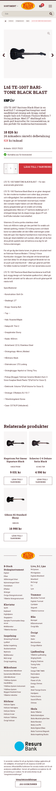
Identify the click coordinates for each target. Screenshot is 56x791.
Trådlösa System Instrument (14, 686)
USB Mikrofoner (9, 677)
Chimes (34, 703)
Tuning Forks (35, 664)
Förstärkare (8, 586)
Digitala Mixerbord (37, 576)
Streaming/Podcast (11, 639)
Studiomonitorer (10, 649)
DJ (32, 585)
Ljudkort (7, 642)
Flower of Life (36, 680)
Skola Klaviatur (36, 722)
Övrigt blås (35, 627)
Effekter (7, 589)
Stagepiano (8, 618)
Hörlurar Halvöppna (11, 708)
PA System (35, 569)
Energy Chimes (36, 684)
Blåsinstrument (36, 623)
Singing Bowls (36, 658)
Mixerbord (34, 579)
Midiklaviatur (8, 627)
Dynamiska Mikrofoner (12, 674)
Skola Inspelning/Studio (39, 734)
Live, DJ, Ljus (38, 566)
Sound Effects (36, 700)
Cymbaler (34, 604)
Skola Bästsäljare (37, 715)
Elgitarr (27, 21)
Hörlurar (8, 701)
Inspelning (10, 635)
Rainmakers (35, 674)
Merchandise (36, 642)
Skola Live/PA (36, 725)
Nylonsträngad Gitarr (11, 583)
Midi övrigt (8, 658)
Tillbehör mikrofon (10, 695)
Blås (33, 617)
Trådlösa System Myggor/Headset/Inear (12, 691)
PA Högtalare (35, 573)
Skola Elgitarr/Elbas (38, 728)
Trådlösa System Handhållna (10, 681)
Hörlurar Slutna (9, 711)
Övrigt (34, 632)
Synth (6, 608)
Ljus (32, 589)
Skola (34, 708)
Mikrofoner (10, 667)
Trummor (36, 594)
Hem (5, 21)
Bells (33, 687)
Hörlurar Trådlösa (10, 717)
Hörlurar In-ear (9, 714)
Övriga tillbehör (36, 645)
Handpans (34, 693)
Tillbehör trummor (37, 611)
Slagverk (34, 608)
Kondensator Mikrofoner (13, 671)
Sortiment (10, 6)
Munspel (34, 620)
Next (52, 55)
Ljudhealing (37, 651)
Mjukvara (7, 652)
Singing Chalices (37, 661)
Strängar (7, 592)
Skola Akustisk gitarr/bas (40, 719)
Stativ (33, 639)
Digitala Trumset (37, 601)
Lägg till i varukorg (38, 166)
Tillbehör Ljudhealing (38, 655)
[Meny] (50, 6)
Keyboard (7, 611)
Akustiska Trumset (38, 598)
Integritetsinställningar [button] (26, 779)
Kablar (33, 636)
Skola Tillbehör (36, 712)
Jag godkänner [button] (28, 784)
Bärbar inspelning (10, 645)
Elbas (6, 576)
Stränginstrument (20, 21)
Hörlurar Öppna (9, 705)
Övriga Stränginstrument (13, 595)
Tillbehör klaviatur (10, 630)
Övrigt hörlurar (9, 721)
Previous (3, 55)
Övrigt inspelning (10, 661)
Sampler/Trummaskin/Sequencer (14, 622)
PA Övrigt (34, 582)
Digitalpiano (8, 614)
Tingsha (34, 668)
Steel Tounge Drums (38, 690)
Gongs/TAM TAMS (37, 671)
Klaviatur (9, 604)
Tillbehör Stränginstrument (14, 599)
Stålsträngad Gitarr (11, 579)
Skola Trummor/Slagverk (40, 731)
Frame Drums (36, 696)
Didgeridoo (35, 677)
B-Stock (8, 566)
